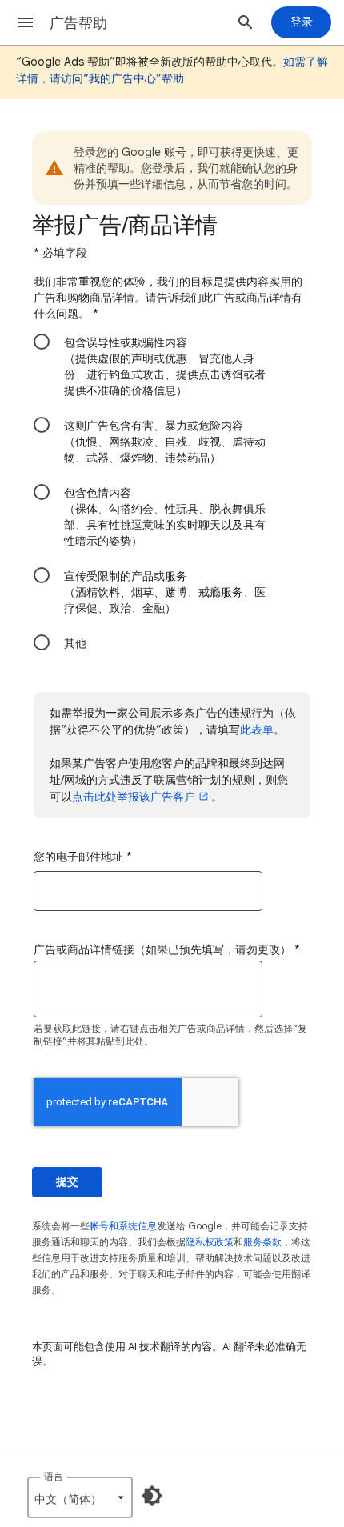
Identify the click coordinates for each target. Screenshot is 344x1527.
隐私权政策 (210, 1242)
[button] (25, 22)
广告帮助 (78, 23)
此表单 (257, 729)
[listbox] (80, 1497)
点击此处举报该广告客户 (133, 796)
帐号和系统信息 (123, 1226)
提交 (67, 1182)
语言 (53, 1476)
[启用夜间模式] (152, 1496)
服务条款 (262, 1242)
